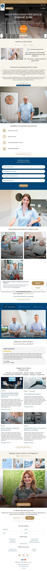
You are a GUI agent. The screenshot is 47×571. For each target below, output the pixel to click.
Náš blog (34, 552)
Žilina (31, 47)
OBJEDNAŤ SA (9, 8)
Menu (44, 8)
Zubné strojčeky (34, 541)
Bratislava (17, 47)
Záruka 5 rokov (12, 552)
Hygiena (31, 375)
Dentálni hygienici (26, 309)
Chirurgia (5, 256)
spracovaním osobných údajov (28, 523)
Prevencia (5, 253)
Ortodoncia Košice (8, 377)
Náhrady (28, 253)
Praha (26, 535)
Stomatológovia (11, 309)
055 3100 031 (23, 497)
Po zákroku (25, 377)
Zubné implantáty (8, 169)
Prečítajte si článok (5, 412)
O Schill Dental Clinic (12, 553)
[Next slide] (45, 39)
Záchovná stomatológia (34, 544)
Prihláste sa (29, 520)
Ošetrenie (18, 377)
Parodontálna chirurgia (9, 174)
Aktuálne (8, 375)
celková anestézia (17, 375)
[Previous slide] (1, 39)
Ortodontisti (40, 309)
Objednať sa (23, 38)
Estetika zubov (13, 541)
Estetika (5, 251)
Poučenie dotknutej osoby (23, 567)
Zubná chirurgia (34, 543)
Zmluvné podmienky (23, 569)
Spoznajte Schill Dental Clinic (23, 156)
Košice (25, 47)
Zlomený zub (40, 377)
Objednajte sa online (23, 507)
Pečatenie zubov (7, 278)
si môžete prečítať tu (15, 287)
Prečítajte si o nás (23, 86)
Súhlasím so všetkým (38, 283)
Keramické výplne (8, 183)
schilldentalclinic (24, 459)
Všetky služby (23, 188)
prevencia (33, 377)
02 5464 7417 (23, 491)
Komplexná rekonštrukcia (10, 178)
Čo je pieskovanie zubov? (32, 397)
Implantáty (28, 251)
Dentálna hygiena (23, 546)
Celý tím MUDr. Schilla (23, 302)
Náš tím (34, 553)
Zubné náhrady (12, 544)
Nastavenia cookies (38, 288)
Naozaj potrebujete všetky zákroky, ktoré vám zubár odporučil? (10, 397)
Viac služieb (17, 259)
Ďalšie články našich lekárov (23, 450)
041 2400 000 (23, 502)
